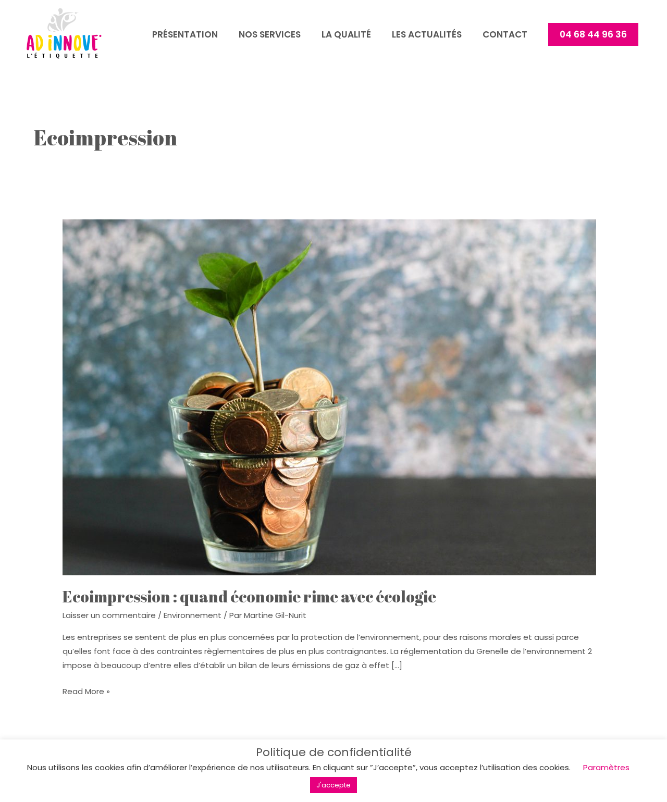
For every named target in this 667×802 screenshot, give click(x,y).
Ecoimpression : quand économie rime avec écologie (249, 596)
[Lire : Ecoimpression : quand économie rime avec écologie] (329, 396)
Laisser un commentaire (109, 615)
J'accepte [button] (333, 785)
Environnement (192, 615)
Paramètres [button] (606, 767)
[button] (593, 34)
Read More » (86, 691)
